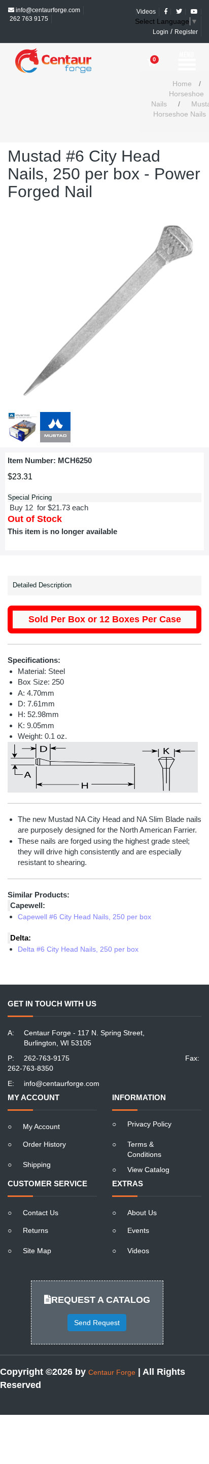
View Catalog (148, 1152)
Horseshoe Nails (177, 81)
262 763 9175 (28, 10)
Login (160, 23)
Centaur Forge (111, 1354)
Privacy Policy (149, 1106)
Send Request (97, 1305)
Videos (138, 1233)
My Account (41, 1109)
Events (138, 1213)
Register (186, 23)
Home (182, 66)
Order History (44, 1126)
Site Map (37, 1233)
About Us (142, 1195)
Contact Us (40, 1195)
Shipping (37, 1147)
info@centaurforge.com (61, 1066)
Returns (35, 1213)
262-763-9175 (46, 1040)
